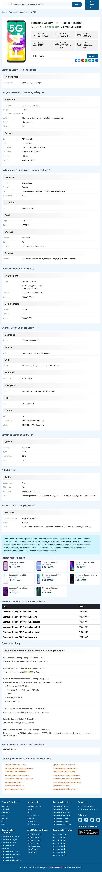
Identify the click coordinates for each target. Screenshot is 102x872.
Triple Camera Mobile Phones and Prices (19, 779)
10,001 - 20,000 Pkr (59, 852)
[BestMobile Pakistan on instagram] (86, 820)
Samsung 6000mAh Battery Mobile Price (19, 768)
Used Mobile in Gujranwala (61, 824)
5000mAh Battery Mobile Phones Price (66, 779)
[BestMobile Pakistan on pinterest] (92, 820)
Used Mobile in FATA (8, 857)
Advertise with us (33, 815)
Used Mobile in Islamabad (10, 837)
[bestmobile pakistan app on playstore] (89, 832)
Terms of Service (33, 824)
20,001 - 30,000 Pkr (59, 849)
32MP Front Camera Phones (14, 789)
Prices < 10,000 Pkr (59, 855)
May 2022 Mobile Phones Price (15, 765)
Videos (29, 812)
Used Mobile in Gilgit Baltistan (11, 860)
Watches (4, 818)
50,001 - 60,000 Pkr (59, 840)
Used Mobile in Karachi (60, 806)
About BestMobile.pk (34, 806)
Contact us (31, 818)
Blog (3, 821)
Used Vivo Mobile (33, 852)
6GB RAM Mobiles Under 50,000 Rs (17, 775)
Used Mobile (5, 809)
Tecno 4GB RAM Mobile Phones (16, 772)
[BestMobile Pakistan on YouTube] (98, 820)
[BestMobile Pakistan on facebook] (80, 820)
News (3, 824)
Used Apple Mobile (33, 837)
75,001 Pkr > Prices (59, 834)
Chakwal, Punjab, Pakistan (88, 809)
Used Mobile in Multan (60, 821)
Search (77, 4)
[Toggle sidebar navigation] (5, 4)
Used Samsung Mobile (34, 834)
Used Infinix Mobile (33, 849)
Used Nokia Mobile (33, 843)
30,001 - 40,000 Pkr (59, 846)
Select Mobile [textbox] (38, 56)
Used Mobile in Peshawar (61, 815)
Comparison (5, 812)
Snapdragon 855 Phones (61, 786)
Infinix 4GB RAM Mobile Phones (64, 772)
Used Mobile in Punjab (9, 840)
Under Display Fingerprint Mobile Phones (67, 782)
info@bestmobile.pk (86, 806)
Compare (93, 56)
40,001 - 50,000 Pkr (59, 843)
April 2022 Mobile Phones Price (64, 765)
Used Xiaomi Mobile (34, 840)
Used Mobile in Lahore (60, 809)
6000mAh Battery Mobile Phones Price (66, 775)
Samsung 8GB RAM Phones (14, 786)
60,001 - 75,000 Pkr (59, 837)
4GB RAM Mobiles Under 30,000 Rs (65, 789)
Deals (3, 815)
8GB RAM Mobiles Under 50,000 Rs (65, 768)
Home (4, 12)
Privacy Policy (31, 821)
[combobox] (59, 56)
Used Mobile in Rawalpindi (61, 812)
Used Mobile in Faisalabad (61, 818)
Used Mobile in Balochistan (10, 851)
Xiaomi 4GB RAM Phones (13, 782)
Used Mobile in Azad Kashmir (11, 854)
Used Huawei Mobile (34, 846)
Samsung (13, 12)
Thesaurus (30, 809)
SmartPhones (6, 806)
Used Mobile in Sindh (8, 843)
